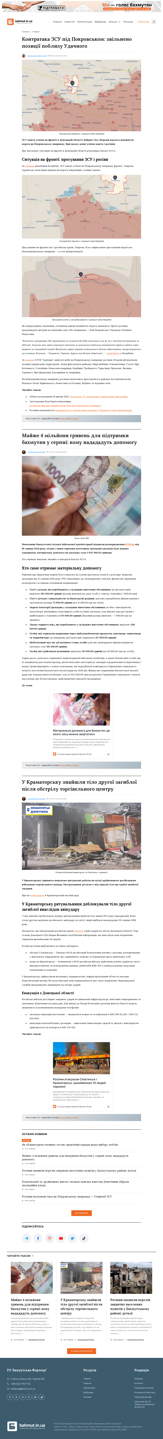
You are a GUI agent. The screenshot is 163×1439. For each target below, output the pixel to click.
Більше (113, 21)
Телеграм (63, 418)
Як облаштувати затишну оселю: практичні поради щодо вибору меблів (70, 1144)
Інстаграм (74, 418)
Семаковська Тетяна (36, 452)
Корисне (70, 21)
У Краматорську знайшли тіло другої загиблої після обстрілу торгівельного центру (81, 1306)
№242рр (130, 544)
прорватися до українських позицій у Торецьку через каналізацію (93, 410)
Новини (57, 21)
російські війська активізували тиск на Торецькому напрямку (65, 405)
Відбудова (100, 21)
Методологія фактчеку (144, 1392)
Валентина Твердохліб (37, 56)
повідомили (37, 895)
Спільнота (143, 21)
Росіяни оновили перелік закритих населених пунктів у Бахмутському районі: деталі (79, 1170)
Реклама (128, 21)
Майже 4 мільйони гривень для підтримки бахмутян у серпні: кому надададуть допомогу (75, 1157)
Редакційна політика (144, 1388)
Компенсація (84, 21)
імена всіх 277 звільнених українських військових (99, 396)
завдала (78, 930)
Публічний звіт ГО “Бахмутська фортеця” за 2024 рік (144, 1404)
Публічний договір (143, 1397)
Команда (138, 1379)
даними (29, 165)
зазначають (113, 353)
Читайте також (19, 1255)
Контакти (138, 1383)
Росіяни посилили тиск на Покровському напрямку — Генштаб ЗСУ (67, 1196)
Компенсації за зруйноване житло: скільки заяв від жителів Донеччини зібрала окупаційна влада (75, 1183)
